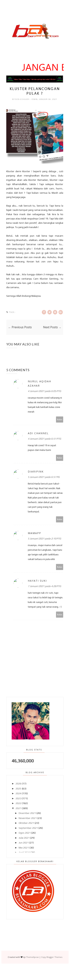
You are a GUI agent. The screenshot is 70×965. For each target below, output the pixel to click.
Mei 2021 (24, 847)
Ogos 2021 (25, 832)
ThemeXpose (32, 957)
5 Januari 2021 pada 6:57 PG (44, 477)
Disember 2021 (27, 813)
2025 (18, 788)
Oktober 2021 (26, 822)
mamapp (34, 533)
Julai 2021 (24, 837)
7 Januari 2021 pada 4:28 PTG (44, 586)
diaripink (36, 471)
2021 (18, 808)
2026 (18, 783)
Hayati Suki (37, 580)
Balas (59, 419)
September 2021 (28, 827)
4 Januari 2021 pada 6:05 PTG (44, 391)
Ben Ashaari (22, 99)
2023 (18, 798)
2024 (18, 793)
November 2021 (28, 818)
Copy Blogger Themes (51, 957)
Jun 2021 (24, 842)
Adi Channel (38, 433)
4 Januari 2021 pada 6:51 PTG (44, 438)
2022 (18, 803)
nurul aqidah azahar (39, 383)
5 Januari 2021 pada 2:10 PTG (44, 538)
